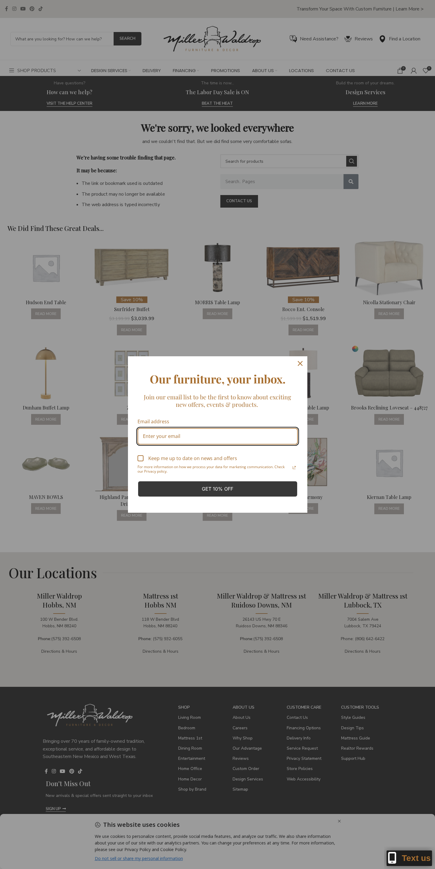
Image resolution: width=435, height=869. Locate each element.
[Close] (300, 363)
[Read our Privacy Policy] (294, 467)
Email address (153, 421)
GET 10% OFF (217, 489)
